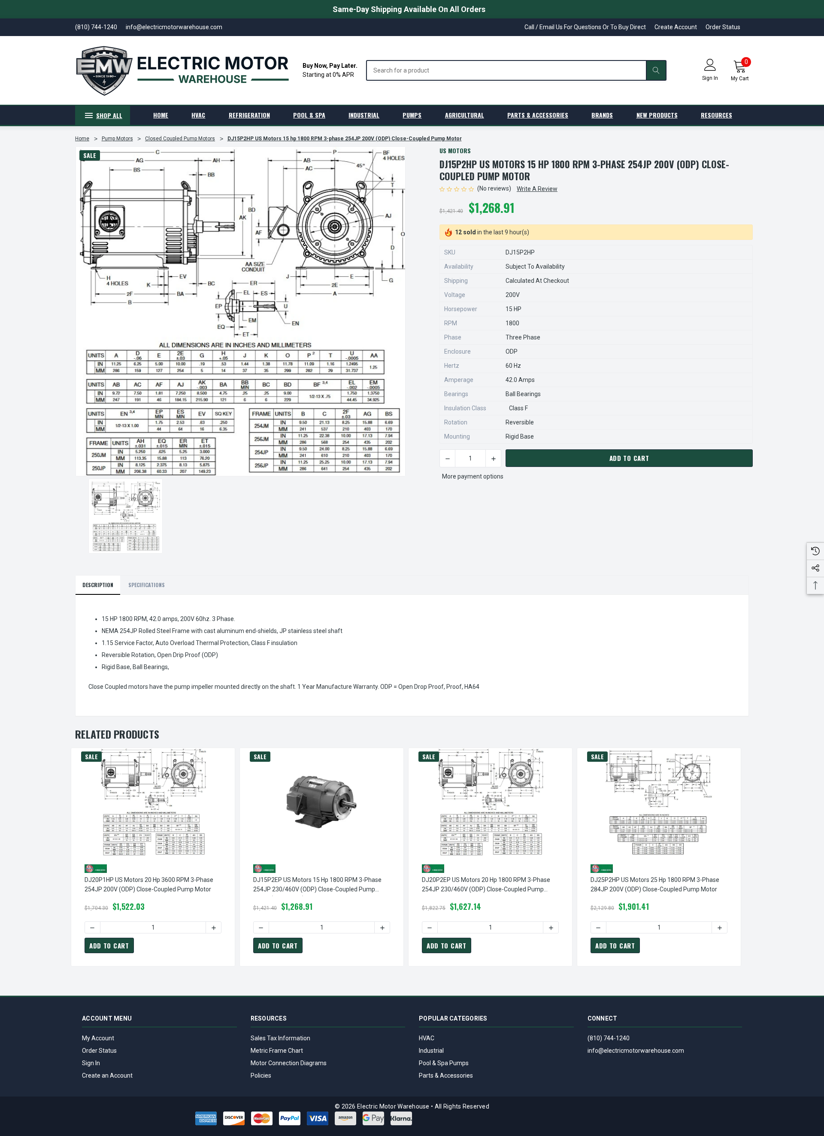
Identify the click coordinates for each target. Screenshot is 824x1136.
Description (97, 584)
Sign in (710, 78)
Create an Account (107, 1075)
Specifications (146, 584)
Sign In (91, 1063)
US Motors (455, 150)
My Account (98, 1038)
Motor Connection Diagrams (289, 1063)
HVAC (426, 1038)
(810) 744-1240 (609, 1038)
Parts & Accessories (446, 1075)
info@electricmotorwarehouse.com (636, 1050)
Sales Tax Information (280, 1038)
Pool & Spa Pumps (444, 1063)
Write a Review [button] (537, 188)
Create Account (675, 27)
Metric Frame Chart (277, 1050)
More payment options (472, 476)
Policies (261, 1075)
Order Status (723, 27)
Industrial (431, 1050)
